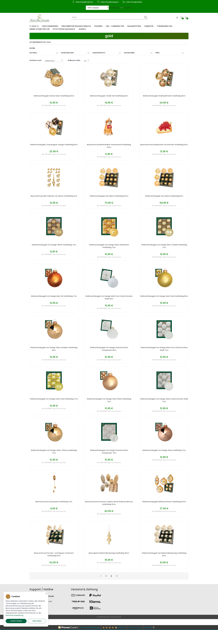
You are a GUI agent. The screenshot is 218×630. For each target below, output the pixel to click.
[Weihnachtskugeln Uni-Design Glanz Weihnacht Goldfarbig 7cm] (109, 226)
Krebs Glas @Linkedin (134, 2)
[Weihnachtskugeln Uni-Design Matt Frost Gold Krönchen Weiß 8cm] (109, 277)
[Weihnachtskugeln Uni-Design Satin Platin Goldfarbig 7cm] (109, 380)
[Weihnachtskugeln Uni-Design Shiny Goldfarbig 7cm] (164, 431)
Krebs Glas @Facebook (84, 2)
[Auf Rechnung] (95, 608)
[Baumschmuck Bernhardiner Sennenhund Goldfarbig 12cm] (109, 126)
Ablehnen (36, 621)
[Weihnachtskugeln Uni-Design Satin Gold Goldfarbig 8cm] (164, 277)
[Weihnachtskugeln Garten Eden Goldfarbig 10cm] (54, 77)
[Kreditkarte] (78, 602)
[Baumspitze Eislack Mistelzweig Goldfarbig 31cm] (109, 534)
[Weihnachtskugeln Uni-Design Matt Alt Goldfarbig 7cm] (54, 277)
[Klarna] (95, 602)
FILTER (32, 48)
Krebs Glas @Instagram (110, 2)
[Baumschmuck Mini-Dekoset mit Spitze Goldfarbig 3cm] (54, 177)
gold (109, 36)
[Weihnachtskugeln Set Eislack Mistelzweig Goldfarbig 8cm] (164, 534)
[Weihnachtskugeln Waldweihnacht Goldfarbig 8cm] (164, 77)
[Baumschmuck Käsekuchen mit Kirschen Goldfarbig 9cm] (164, 126)
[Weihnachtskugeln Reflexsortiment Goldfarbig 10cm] (164, 483)
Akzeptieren (16, 621)
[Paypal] (95, 595)
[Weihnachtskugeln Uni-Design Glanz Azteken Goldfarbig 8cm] (54, 329)
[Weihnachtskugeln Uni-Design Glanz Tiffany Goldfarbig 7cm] (54, 431)
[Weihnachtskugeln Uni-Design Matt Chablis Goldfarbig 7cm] (164, 226)
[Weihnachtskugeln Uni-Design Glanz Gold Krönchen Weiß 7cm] (164, 380)
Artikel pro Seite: (74, 60)
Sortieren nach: (36, 60)
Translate (128, 7)
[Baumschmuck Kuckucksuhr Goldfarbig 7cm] (54, 483)
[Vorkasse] (78, 595)
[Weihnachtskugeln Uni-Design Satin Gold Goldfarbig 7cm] (53, 380)
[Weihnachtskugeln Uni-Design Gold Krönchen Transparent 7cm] (109, 431)
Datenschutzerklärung (14, 615)
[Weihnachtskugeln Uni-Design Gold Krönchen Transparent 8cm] (109, 329)
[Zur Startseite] (40, 18)
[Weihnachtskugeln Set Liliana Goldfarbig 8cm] (164, 177)
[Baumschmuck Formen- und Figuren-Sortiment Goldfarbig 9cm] (54, 534)
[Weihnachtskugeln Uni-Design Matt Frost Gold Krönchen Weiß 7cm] (164, 329)
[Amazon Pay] (78, 608)
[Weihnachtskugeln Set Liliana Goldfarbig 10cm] (109, 177)
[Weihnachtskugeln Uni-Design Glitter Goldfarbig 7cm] (53, 226)
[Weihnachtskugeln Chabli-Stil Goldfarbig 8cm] (109, 77)
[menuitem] (35, 25)
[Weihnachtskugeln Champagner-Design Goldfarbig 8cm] (54, 126)
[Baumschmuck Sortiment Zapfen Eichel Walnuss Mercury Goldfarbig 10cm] (109, 483)
